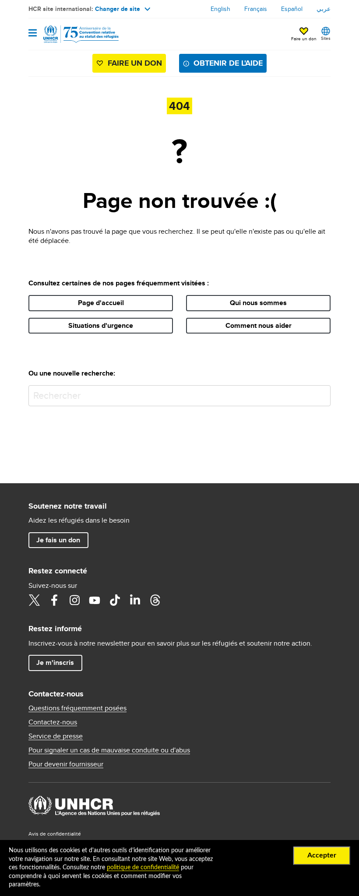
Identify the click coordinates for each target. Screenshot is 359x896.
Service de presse (55, 736)
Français (255, 8)
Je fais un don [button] (58, 540)
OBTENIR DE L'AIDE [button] (228, 63)
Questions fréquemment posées (77, 708)
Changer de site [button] (117, 8)
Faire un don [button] (304, 38)
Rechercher (322, 393)
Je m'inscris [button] (55, 662)
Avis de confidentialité (54, 833)
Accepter (321, 855)
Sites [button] (326, 38)
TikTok (114, 600)
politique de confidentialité (143, 867)
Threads (155, 600)
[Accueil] (73, 34)
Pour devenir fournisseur (65, 764)
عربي (324, 8)
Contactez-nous (52, 722)
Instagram (74, 600)
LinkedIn (135, 600)
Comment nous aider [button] (258, 325)
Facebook (54, 600)
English (220, 8)
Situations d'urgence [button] (100, 325)
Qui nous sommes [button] (258, 303)
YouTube (94, 600)
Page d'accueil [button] (101, 303)
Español (292, 8)
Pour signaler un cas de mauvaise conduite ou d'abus (109, 750)
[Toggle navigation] (32, 33)
